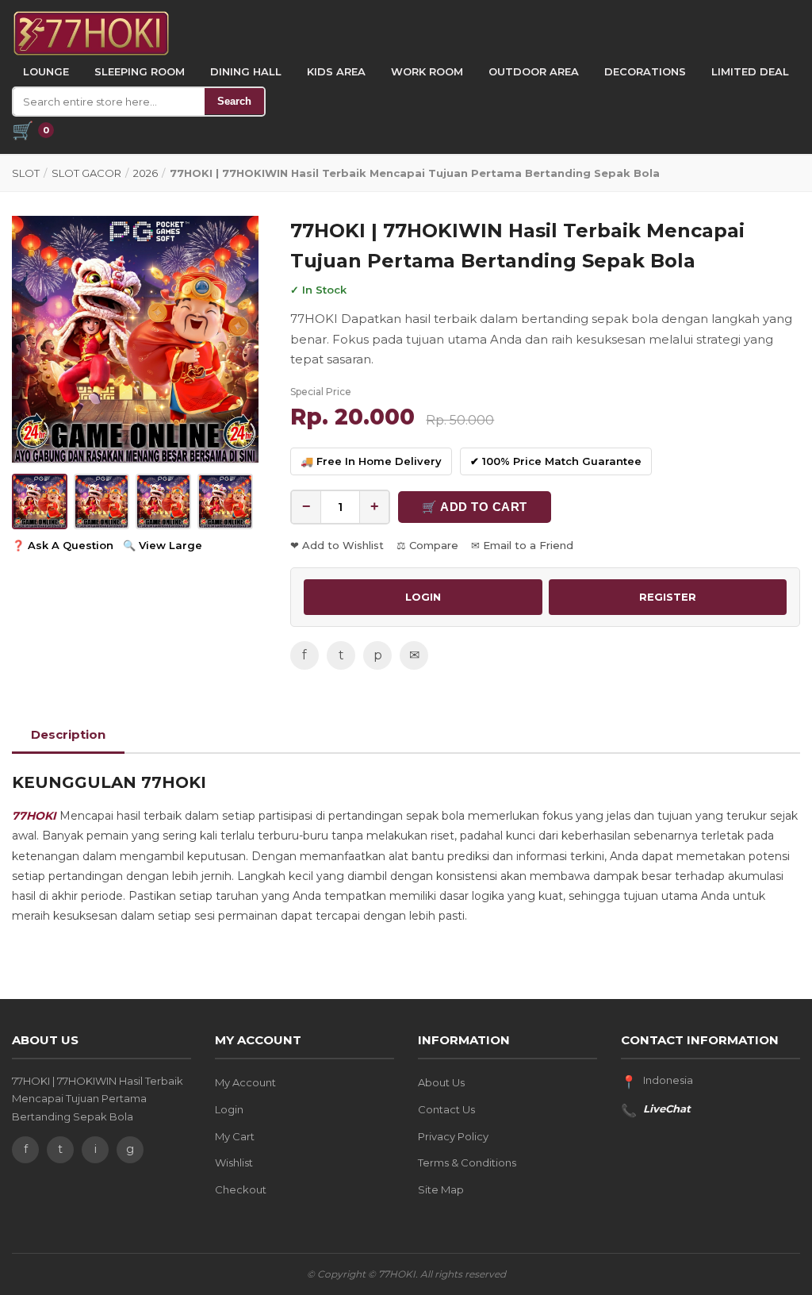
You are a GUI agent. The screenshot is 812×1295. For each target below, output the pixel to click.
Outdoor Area (533, 71)
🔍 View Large (162, 545)
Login (229, 1109)
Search (234, 101)
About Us (441, 1082)
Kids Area (336, 71)
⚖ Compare (427, 545)
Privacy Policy (453, 1136)
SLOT (26, 173)
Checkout (240, 1189)
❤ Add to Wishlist (337, 545)
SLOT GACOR (86, 173)
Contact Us (446, 1109)
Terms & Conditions (467, 1162)
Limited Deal (750, 71)
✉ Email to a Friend (522, 545)
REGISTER (667, 596)
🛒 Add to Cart (474, 506)
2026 (145, 173)
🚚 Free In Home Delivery (371, 461)
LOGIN (423, 596)
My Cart (235, 1136)
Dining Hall (246, 71)
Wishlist (234, 1162)
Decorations (645, 71)
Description (68, 734)
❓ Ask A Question (62, 545)
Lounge (46, 71)
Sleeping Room (139, 71)
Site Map (441, 1189)
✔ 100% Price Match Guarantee (556, 461)
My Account (245, 1082)
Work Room (427, 71)
